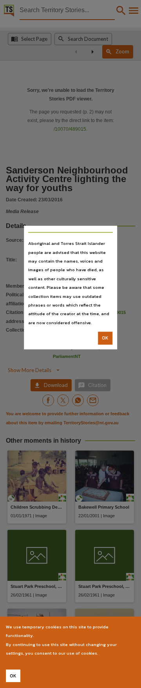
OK (105, 337)
